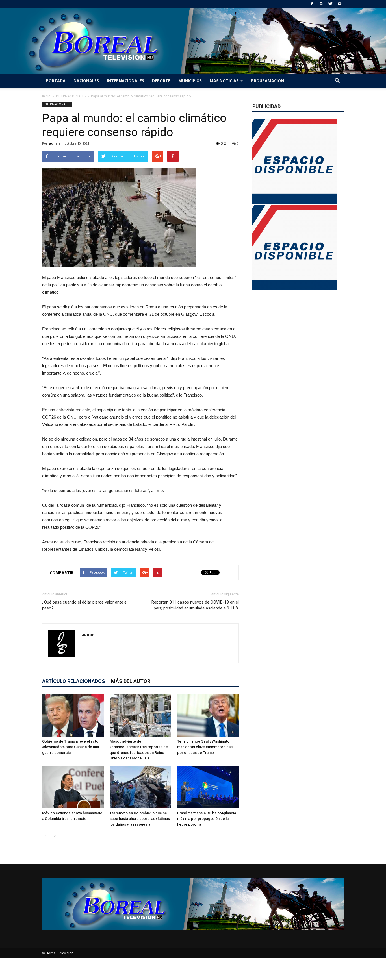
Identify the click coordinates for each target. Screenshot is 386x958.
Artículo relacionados (73, 681)
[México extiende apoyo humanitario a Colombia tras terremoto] (73, 787)
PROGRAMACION (267, 80)
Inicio (46, 96)
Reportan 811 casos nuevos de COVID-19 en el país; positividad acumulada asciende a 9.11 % (195, 605)
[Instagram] (321, 4)
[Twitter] (330, 4)
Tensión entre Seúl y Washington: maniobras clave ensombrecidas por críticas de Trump (205, 747)
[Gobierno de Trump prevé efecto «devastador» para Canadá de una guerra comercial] (73, 715)
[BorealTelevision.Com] (193, 41)
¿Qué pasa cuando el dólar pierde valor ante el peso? (84, 605)
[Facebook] (311, 4)
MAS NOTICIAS (224, 80)
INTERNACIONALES (125, 80)
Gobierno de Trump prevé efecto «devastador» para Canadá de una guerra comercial (70, 747)
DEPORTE (161, 80)
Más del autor (130, 681)
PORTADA (56, 80)
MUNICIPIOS (190, 80)
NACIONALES (86, 80)
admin (54, 143)
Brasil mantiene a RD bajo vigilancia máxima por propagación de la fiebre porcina (206, 818)
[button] (337, 81)
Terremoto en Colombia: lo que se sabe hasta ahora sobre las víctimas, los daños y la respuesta (140, 818)
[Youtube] (339, 4)
